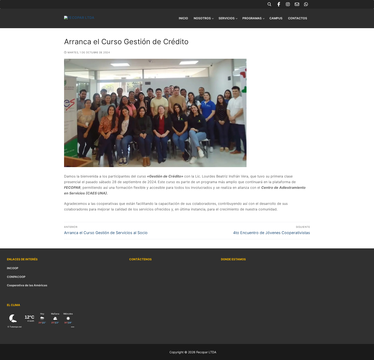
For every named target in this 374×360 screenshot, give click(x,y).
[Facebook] (279, 4)
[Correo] (297, 4)
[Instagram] (288, 4)
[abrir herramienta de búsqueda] (269, 4)
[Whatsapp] (306, 4)
